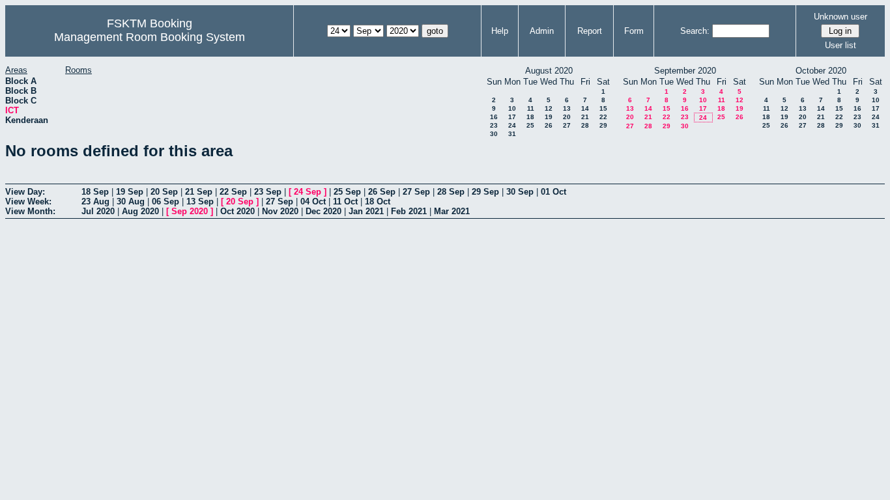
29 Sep (485, 192)
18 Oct (377, 201)
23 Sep (267, 192)
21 (585, 116)
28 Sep (451, 192)
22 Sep (233, 192)
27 (567, 125)
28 (585, 125)
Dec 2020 (323, 211)
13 (567, 108)
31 (512, 133)
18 (530, 116)
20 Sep (164, 192)
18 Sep (95, 192)
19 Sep (129, 192)
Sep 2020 (189, 211)
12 (549, 108)
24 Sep (307, 192)
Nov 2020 (280, 211)
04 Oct (313, 201)
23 (494, 125)
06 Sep (165, 201)
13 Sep (200, 201)
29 (603, 125)
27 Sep (416, 192)
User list (840, 45)
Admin (542, 31)
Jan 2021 (366, 211)
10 (512, 108)
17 (512, 116)
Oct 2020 (237, 211)
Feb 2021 (409, 211)
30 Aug (131, 201)
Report (589, 31)
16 (494, 116)
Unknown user (840, 16)
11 (530, 108)
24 (512, 125)
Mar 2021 (452, 211)
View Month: (30, 211)
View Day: (25, 192)
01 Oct (553, 192)
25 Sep (347, 192)
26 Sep (381, 192)
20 (567, 116)
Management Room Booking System (149, 37)
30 (494, 133)
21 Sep (198, 192)
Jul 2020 (98, 211)
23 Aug (95, 201)
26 (549, 125)
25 (530, 125)
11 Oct (345, 201)
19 (549, 116)
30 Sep (520, 192)
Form (634, 31)
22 (603, 116)
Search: (695, 31)
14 (585, 108)
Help (499, 31)
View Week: (28, 201)
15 (603, 108)
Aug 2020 (140, 211)
